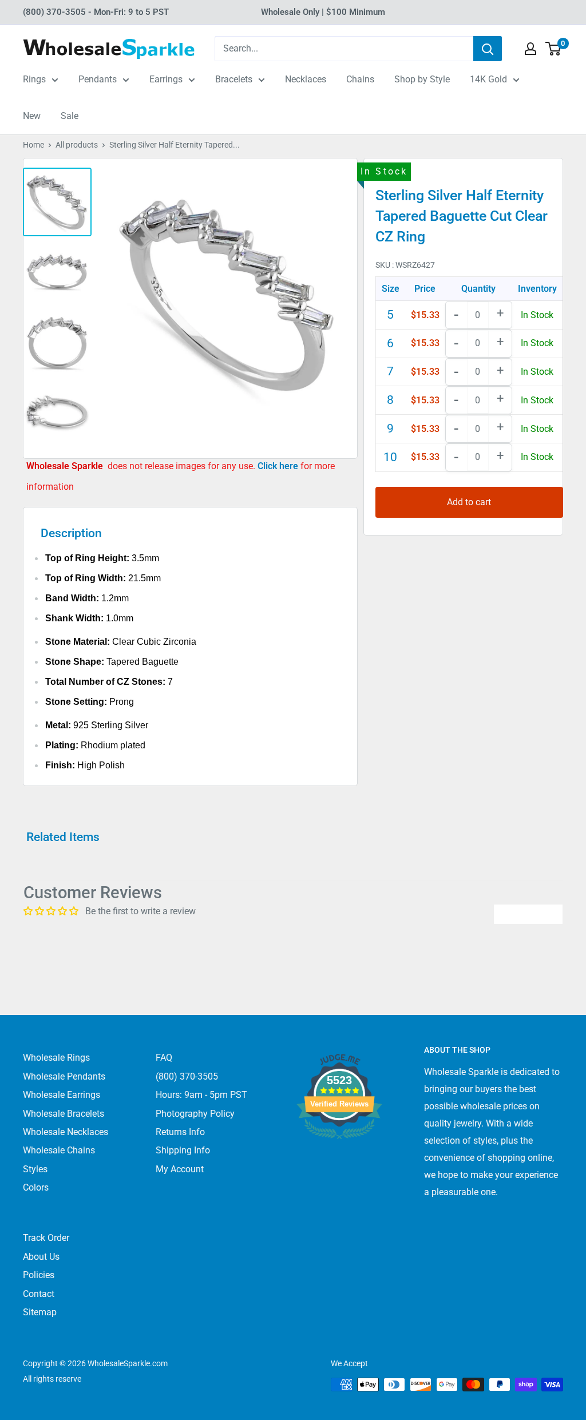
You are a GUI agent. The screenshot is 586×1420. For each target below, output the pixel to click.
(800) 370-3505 (187, 1076)
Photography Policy (195, 1113)
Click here (279, 466)
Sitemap (40, 1312)
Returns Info (180, 1132)
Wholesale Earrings (61, 1094)
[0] (554, 48)
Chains (360, 79)
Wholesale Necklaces (65, 1132)
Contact (38, 1293)
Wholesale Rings (56, 1057)
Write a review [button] (528, 914)
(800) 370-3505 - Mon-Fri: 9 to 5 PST (96, 12)
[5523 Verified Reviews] (339, 1158)
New (32, 115)
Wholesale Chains (59, 1150)
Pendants (97, 79)
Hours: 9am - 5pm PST (201, 1094)
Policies (38, 1275)
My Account (180, 1169)
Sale (69, 115)
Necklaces (305, 79)
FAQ (164, 1057)
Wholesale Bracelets (63, 1113)
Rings (34, 79)
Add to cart (469, 502)
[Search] (487, 48)
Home (33, 144)
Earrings (166, 79)
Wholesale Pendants (64, 1076)
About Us (41, 1256)
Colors (36, 1187)
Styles (35, 1169)
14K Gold (488, 79)
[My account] (530, 48)
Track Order (46, 1237)
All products (77, 144)
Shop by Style (422, 79)
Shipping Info (183, 1150)
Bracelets (233, 79)
